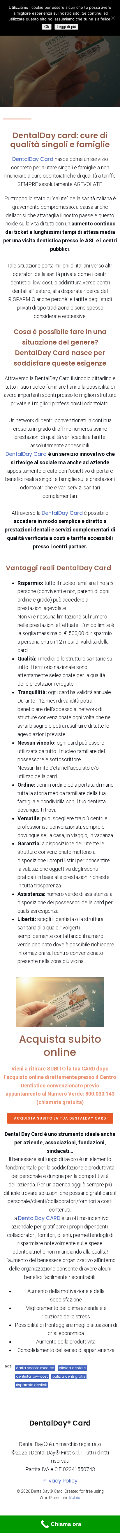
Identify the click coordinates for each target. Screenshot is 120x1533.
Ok (46, 27)
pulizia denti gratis (68, 1376)
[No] (113, 18)
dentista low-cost (32, 1376)
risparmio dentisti (31, 1384)
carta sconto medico (35, 1367)
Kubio (74, 1498)
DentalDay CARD (39, 1218)
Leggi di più (66, 27)
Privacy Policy (60, 1480)
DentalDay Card (33, 159)
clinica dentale (72, 1367)
